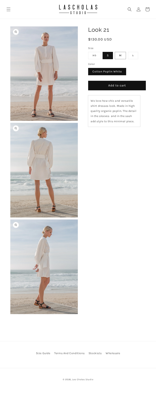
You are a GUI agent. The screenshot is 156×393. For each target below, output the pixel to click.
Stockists (95, 353)
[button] (8, 9)
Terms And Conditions (69, 353)
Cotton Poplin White (107, 71)
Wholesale (113, 353)
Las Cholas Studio (82, 379)
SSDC (83, 383)
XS (96, 56)
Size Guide (43, 353)
